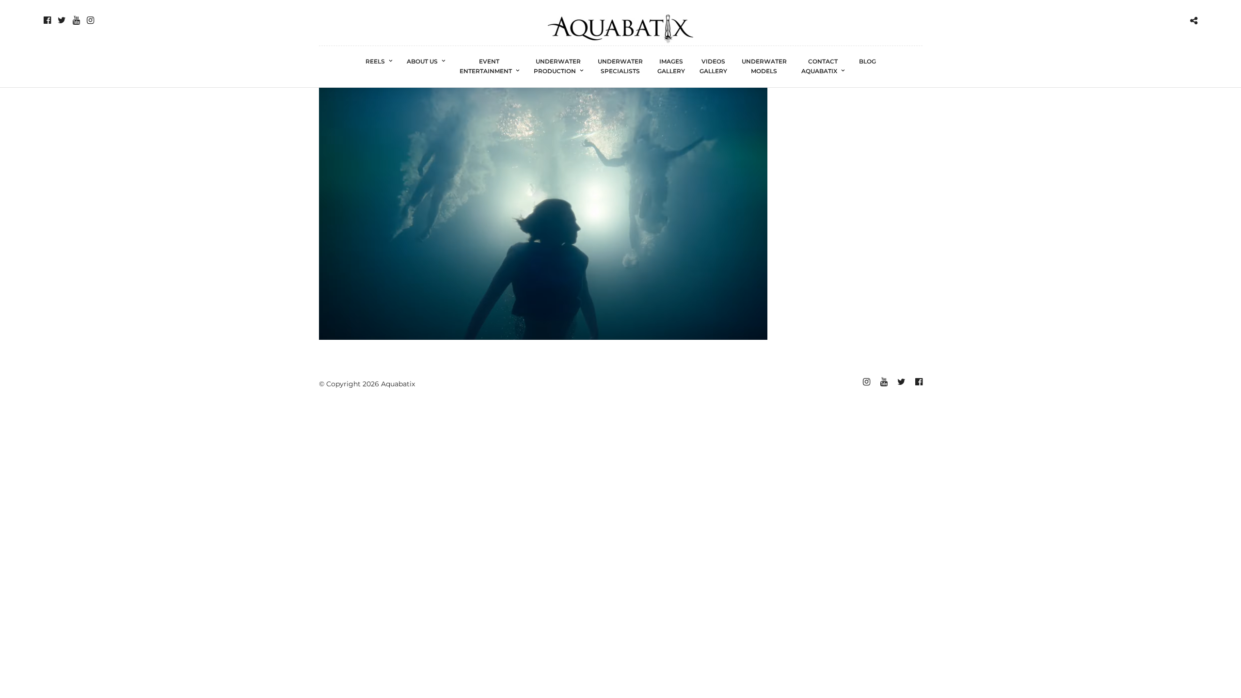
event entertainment (486, 66)
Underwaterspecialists (620, 66)
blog (867, 61)
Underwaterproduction (557, 66)
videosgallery (713, 66)
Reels (375, 61)
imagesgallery (671, 66)
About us (422, 61)
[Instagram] (90, 20)
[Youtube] (76, 20)
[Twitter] (62, 20)
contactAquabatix (819, 66)
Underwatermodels (764, 66)
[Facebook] (47, 20)
